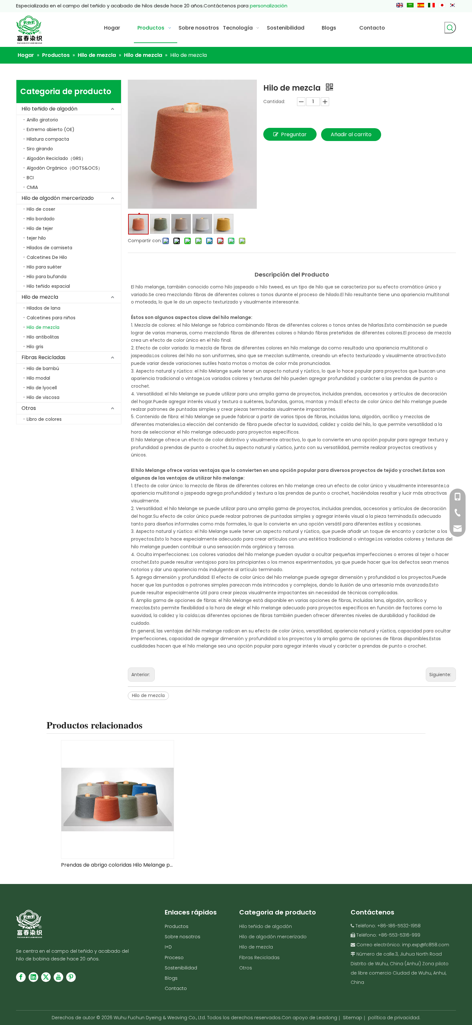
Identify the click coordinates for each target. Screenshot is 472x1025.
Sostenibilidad (181, 968)
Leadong (327, 1017)
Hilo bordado (41, 219)
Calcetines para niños (51, 317)
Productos (176, 926)
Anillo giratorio (42, 120)
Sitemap (352, 1017)
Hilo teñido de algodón (49, 108)
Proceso (174, 957)
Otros (29, 408)
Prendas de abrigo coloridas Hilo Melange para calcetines (117, 865)
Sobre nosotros (182, 936)
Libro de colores (44, 419)
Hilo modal (38, 378)
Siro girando (40, 149)
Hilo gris (35, 346)
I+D (168, 947)
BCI (30, 177)
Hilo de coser (41, 209)
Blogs (171, 978)
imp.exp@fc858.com (425, 944)
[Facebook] (21, 977)
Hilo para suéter (44, 267)
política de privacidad (393, 1017)
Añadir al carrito (351, 134)
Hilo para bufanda (46, 276)
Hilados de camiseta (49, 247)
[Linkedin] (33, 977)
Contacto (176, 988)
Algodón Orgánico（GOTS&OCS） (64, 168)
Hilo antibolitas (43, 337)
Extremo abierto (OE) (50, 129)
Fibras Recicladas (44, 357)
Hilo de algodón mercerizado (58, 198)
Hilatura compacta (48, 139)
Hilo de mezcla (40, 297)
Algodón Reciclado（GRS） (56, 158)
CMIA (32, 187)
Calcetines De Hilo (47, 257)
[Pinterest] (71, 977)
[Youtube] (58, 977)
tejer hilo (36, 238)
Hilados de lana (43, 308)
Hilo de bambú (43, 368)
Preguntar (294, 134)
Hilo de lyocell (42, 387)
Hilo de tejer (40, 228)
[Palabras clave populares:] (450, 27)
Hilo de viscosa (43, 397)
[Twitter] (46, 977)
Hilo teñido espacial (48, 286)
